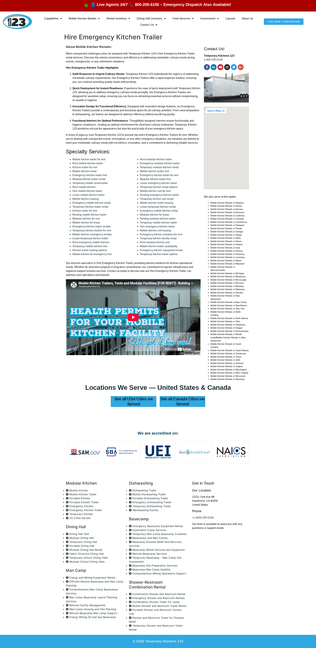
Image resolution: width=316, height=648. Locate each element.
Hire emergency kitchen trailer (157, 226)
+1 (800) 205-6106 (203, 517)
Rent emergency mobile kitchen (90, 242)
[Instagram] (227, 67)
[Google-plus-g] (241, 67)
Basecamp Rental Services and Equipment (158, 549)
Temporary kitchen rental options (159, 187)
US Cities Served (79, 518)
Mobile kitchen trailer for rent (88, 159)
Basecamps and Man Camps (150, 538)
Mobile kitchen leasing (85, 198)
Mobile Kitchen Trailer (82, 494)
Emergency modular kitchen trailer (160, 163)
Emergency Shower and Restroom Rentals (158, 598)
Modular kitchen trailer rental (88, 179)
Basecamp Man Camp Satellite (151, 569)
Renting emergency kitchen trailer (159, 195)
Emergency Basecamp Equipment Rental (157, 526)
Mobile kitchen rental (84, 171)
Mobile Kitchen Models (82, 18)
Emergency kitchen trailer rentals (91, 226)
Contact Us (147, 24)
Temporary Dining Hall (83, 542)
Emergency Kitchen (81, 506)
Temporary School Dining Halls (88, 557)
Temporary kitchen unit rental (156, 198)
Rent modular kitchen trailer (156, 159)
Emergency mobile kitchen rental (91, 202)
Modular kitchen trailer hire (155, 179)
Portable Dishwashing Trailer (150, 498)
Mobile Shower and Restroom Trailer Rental (159, 606)
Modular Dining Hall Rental (85, 549)
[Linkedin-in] (214, 67)
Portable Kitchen (79, 498)
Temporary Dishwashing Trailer (151, 506)
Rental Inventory (116, 18)
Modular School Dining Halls (87, 561)
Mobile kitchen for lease (86, 222)
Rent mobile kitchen (84, 187)
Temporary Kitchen (81, 514)
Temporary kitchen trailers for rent (91, 230)
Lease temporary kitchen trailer (90, 238)
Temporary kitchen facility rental (158, 238)
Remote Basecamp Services (149, 553)
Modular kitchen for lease (154, 214)
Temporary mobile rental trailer (90, 183)
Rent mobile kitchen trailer (87, 163)
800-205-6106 (147, 4)
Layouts (230, 18)
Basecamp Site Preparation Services (154, 565)
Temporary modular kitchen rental (159, 167)
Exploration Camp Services (149, 530)
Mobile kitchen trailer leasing (156, 202)
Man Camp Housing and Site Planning (92, 609)
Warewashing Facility (145, 510)
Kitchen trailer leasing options (89, 250)
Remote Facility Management (87, 605)
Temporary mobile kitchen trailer (158, 222)
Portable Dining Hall (81, 545)
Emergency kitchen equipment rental (161, 250)
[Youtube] (220, 67)
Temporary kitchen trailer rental (90, 206)
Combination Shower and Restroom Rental (158, 594)
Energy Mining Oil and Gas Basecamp (92, 617)
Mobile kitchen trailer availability (158, 246)
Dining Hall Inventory (149, 18)
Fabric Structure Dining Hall (86, 553)
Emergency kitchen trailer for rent (159, 175)
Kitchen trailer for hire (84, 210)
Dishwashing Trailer (144, 490)
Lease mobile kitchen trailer (88, 195)
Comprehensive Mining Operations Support (159, 573)
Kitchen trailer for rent (84, 167)
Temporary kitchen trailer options (159, 254)
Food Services (181, 18)
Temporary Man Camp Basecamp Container (159, 534)
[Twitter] (234, 67)
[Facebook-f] (207, 67)
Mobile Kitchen (78, 490)
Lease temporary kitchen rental (158, 206)
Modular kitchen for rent (86, 218)
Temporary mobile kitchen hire (89, 246)
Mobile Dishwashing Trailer (149, 494)
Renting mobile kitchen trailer (89, 214)
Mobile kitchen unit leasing (155, 230)
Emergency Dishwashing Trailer (151, 502)
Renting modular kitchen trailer (158, 218)
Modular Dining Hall (81, 538)
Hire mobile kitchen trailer (87, 191)
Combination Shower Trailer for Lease (156, 602)
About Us (247, 18)
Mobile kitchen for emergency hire (92, 254)
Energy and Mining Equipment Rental (92, 577)
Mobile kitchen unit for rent (155, 191)
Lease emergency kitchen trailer (158, 183)
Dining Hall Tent (79, 534)
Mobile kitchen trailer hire (154, 171)
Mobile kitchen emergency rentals (92, 234)
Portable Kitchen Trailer (84, 502)
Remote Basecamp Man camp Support (93, 613)
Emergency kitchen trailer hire (89, 175)
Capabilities (51, 18)
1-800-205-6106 (213, 59)
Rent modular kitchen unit (155, 242)
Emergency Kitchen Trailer (85, 510)
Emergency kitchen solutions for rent (161, 234)
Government (207, 18)
